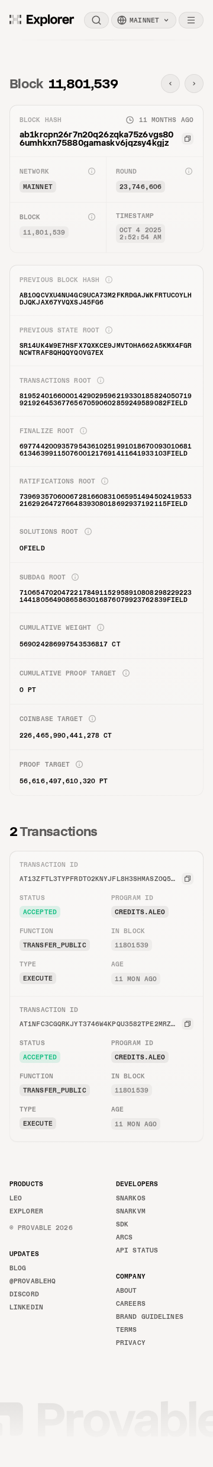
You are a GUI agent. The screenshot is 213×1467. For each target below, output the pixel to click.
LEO (15, 1198)
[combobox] (144, 20)
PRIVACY (131, 1342)
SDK (122, 1224)
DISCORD (24, 1294)
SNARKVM (131, 1211)
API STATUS (137, 1250)
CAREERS (131, 1303)
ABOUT (126, 1290)
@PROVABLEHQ (32, 1281)
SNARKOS (131, 1198)
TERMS (126, 1329)
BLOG (17, 1267)
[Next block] (194, 83)
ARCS (124, 1237)
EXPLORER (26, 1211)
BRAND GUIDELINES (149, 1316)
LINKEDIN (26, 1307)
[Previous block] (170, 83)
